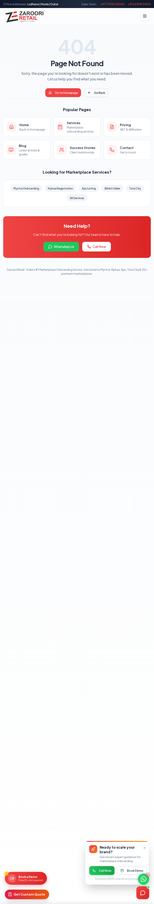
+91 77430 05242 (112, 4)
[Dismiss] (145, 847)
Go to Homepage (66, 92)
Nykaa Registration (60, 188)
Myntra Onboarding (26, 188)
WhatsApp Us (64, 246)
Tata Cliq (135, 188)
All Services (77, 198)
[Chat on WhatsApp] (143, 879)
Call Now (99, 246)
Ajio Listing (89, 188)
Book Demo (135, 870)
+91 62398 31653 (139, 4)
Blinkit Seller (112, 188)
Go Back (99, 92)
